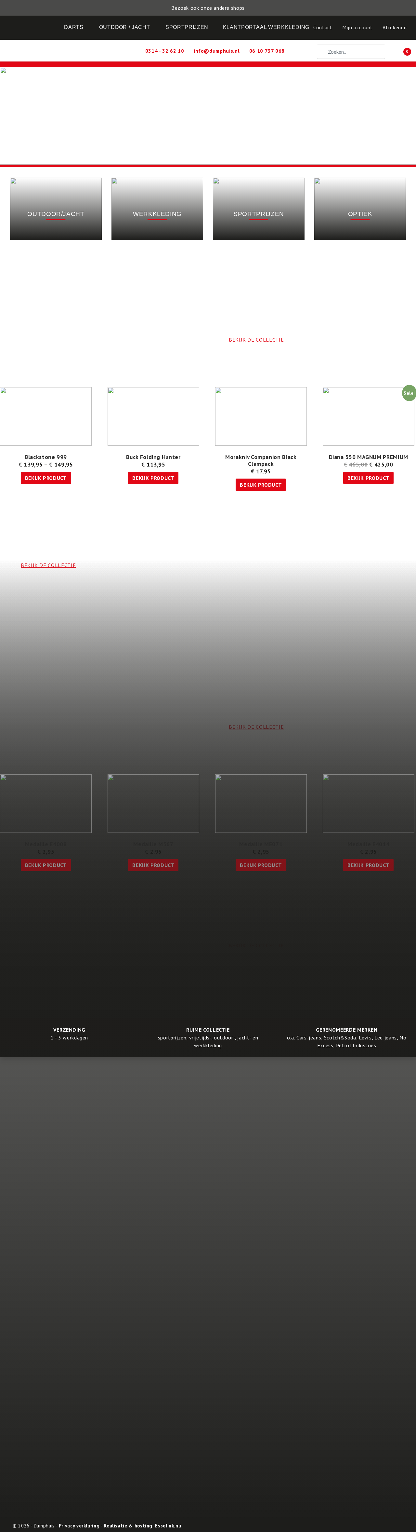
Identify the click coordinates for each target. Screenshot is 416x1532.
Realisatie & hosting (128, 1526)
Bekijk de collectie (256, 945)
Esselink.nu (168, 1526)
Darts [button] (73, 27)
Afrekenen (395, 27)
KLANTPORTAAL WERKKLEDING (266, 27)
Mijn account (357, 27)
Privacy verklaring (79, 1526)
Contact (322, 27)
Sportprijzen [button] (186, 27)
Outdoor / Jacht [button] (124, 27)
